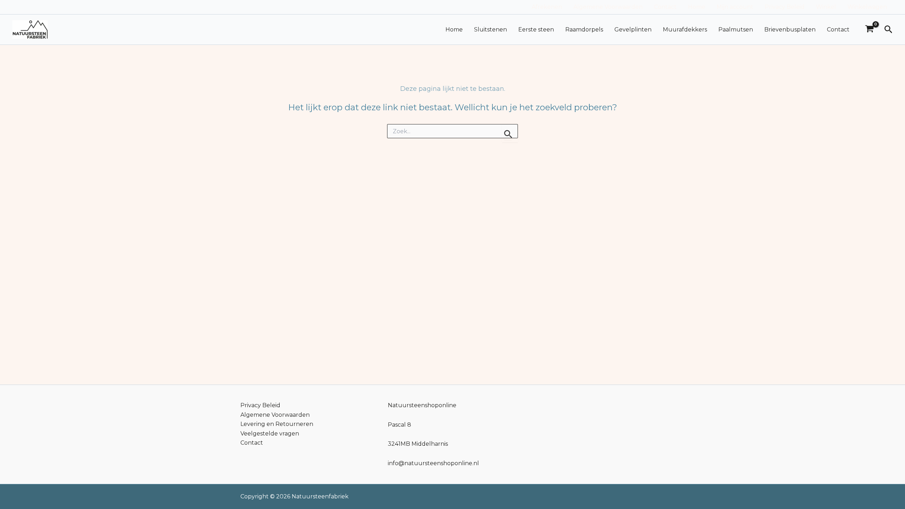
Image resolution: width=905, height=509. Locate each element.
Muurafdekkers (685, 29)
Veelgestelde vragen (269, 433)
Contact (665, 7)
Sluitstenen (490, 29)
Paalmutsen (735, 29)
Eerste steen (536, 29)
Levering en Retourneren (276, 424)
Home (696, 7)
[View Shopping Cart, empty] (869, 29)
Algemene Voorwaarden (608, 7)
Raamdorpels (584, 29)
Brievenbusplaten (790, 29)
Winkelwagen (867, 7)
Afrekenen (547, 7)
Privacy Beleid (785, 7)
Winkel (826, 7)
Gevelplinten (633, 29)
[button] (888, 30)
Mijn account (735, 7)
